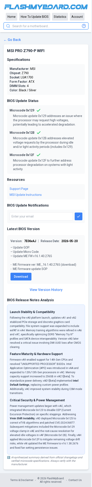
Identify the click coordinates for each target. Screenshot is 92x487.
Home (11, 16)
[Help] (84, 26)
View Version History (46, 290)
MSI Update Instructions (26, 194)
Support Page (19, 188)
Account (77, 16)
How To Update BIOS (35, 16)
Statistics (60, 16)
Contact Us (75, 480)
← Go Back (12, 40)
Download (21, 276)
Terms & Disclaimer (21, 480)
